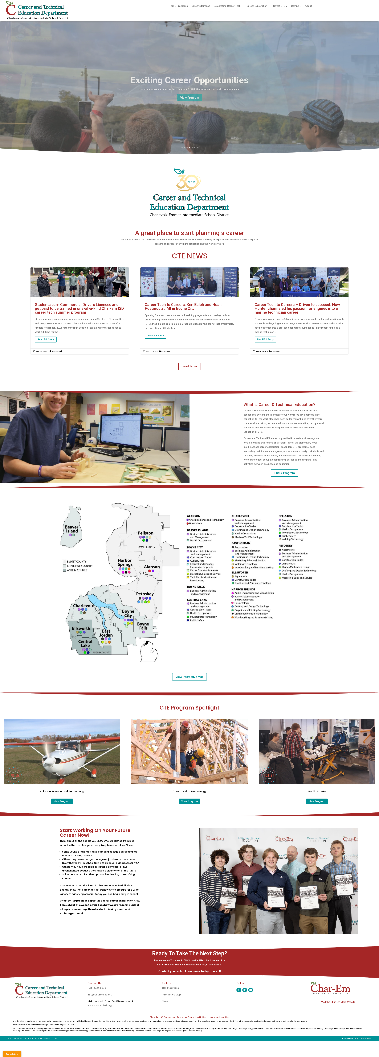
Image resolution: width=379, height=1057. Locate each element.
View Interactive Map (189, 677)
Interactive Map (171, 994)
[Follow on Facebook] (238, 990)
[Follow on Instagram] (244, 990)
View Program (62, 801)
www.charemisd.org (100, 1005)
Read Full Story (46, 339)
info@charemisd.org (100, 994)
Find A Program (284, 473)
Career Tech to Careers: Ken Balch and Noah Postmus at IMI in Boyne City (189, 310)
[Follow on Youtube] (250, 990)
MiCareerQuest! (189, 80)
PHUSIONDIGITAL (363, 1038)
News (165, 1001)
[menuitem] (180, 6)
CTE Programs (170, 988)
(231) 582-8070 (97, 988)
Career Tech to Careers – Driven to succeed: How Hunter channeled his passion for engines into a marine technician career (299, 310)
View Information (189, 97)
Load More (189, 366)
